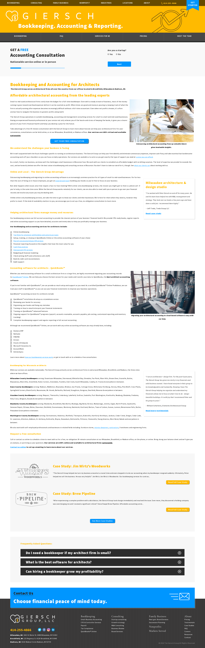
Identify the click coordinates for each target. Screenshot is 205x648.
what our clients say (142, 165)
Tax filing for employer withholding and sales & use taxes (35, 235)
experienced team (62, 181)
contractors (114, 427)
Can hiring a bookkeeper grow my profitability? (64, 571)
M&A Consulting (117, 625)
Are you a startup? (118, 50)
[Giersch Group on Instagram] (48, 630)
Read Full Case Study (177, 482)
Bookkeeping (13, 3)
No (119, 54)
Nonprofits (155, 626)
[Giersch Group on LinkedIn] (53, 630)
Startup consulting (119, 619)
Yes (111, 54)
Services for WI (102, 36)
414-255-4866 (169, 3)
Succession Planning (157, 622)
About (147, 3)
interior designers (101, 427)
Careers (187, 631)
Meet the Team (184, 36)
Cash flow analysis (20, 247)
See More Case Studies (102, 521)
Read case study (153, 213)
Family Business (60, 3)
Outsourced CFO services (23, 250)
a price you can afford (144, 157)
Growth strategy (118, 622)
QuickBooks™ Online (20, 277)
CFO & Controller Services (91, 622)
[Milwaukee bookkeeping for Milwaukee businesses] (34, 620)
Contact (187, 637)
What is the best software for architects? (59, 562)
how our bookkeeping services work (39, 357)
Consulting (36, 3)
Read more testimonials (157, 410)
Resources (188, 634)
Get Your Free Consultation (69, 141)
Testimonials (189, 622)
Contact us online (18, 447)
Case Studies (189, 625)
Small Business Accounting (91, 619)
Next (119, 64)
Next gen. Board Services (158, 619)
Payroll (83, 625)
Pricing (143, 36)
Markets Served (157, 630)
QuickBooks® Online (89, 631)
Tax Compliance (87, 628)
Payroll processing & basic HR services (28, 241)
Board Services (117, 631)
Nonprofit (85, 3)
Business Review (117, 628)
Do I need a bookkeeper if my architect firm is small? (68, 553)
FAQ (61, 36)
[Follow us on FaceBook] (44, 630)
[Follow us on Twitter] (39, 630)
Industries (106, 3)
